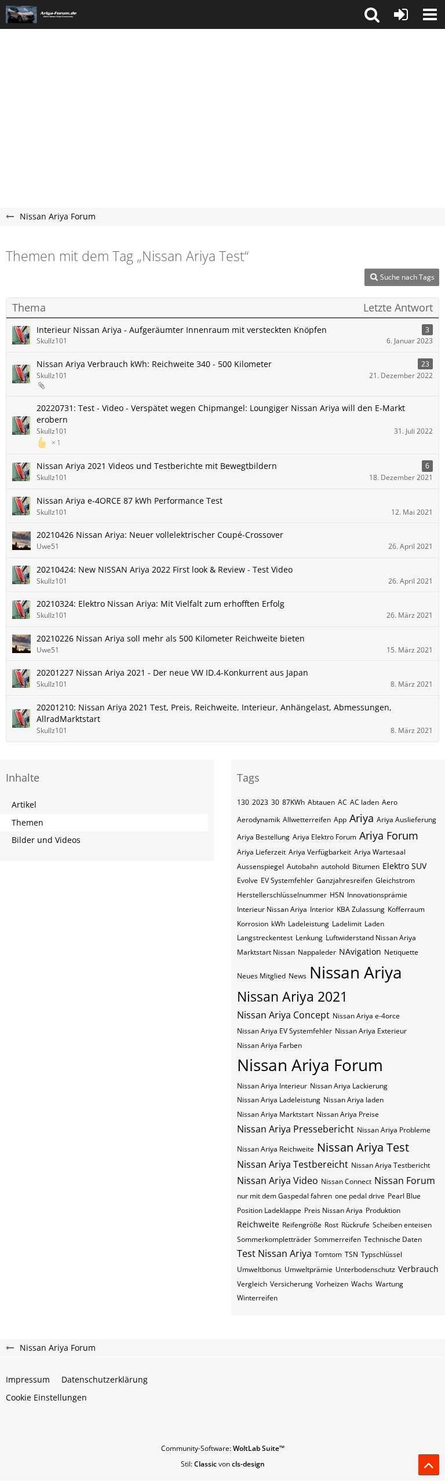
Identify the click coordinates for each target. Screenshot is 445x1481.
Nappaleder (317, 952)
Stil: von (223, 1464)
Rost (331, 1225)
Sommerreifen (337, 1239)
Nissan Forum (404, 1180)
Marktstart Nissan (266, 952)
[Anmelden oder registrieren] (401, 14)
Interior (322, 909)
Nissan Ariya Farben (269, 1045)
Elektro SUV (404, 865)
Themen (27, 822)
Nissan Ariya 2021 (292, 996)
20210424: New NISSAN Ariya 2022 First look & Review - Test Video (165, 569)
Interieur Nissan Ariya (272, 909)
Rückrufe (355, 1225)
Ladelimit (347, 924)
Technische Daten (393, 1239)
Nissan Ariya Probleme (394, 1130)
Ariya (361, 818)
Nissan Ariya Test (363, 1147)
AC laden (364, 802)
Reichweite (258, 1224)
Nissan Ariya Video (277, 1180)
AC (342, 802)
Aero (389, 802)
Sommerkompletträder (274, 1239)
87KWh (293, 802)
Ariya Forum (388, 835)
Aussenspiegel (260, 866)
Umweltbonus (259, 1269)
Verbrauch (418, 1268)
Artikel (24, 804)
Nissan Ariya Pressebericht (295, 1129)
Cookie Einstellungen (46, 1397)
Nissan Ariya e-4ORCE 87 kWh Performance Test (129, 500)
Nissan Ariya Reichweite (275, 1149)
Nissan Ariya (355, 972)
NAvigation (360, 951)
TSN (351, 1254)
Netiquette (401, 952)
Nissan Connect (346, 1181)
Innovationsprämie (377, 895)
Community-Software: (222, 1448)
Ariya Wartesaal (380, 852)
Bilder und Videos (46, 839)
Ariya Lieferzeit (261, 852)
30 (275, 802)
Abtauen (321, 802)
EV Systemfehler (287, 880)
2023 (260, 802)
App (340, 819)
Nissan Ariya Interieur (272, 1086)
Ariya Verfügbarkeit (320, 852)
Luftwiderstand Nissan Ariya (371, 938)
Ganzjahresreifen (344, 880)
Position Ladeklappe (269, 1210)
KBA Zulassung (361, 909)
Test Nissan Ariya (274, 1253)
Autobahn (302, 866)
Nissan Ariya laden (353, 1100)
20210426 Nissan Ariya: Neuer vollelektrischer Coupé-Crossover (160, 534)
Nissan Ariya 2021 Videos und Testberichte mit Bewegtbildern (157, 465)
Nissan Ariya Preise (347, 1114)
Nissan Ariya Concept (283, 1015)
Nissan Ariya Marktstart (275, 1114)
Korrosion (252, 924)
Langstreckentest (265, 938)
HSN (337, 895)
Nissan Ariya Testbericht (390, 1165)
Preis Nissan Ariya (333, 1210)
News (298, 976)
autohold (335, 866)
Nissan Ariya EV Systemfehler (284, 1031)
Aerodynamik (258, 819)
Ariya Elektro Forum (324, 837)
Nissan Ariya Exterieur (371, 1031)
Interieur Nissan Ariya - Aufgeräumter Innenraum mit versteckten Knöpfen (182, 329)
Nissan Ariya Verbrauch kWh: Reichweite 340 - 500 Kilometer (154, 363)
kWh (278, 924)
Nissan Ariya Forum (310, 1065)
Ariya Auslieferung (406, 819)
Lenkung (309, 938)
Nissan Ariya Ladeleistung (278, 1100)
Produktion (383, 1210)
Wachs (362, 1284)
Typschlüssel (381, 1254)
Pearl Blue (404, 1196)
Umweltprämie (308, 1269)
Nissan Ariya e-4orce (366, 1016)
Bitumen (366, 866)
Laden (374, 924)
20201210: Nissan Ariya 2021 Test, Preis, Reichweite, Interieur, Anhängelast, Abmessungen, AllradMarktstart (214, 713)
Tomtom (328, 1254)
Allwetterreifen (307, 819)
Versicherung (291, 1284)
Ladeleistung (308, 924)
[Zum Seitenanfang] (428, 1464)
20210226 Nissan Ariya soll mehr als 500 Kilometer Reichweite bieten (171, 638)
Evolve (247, 880)
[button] (372, 14)
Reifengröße (302, 1225)
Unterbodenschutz (365, 1269)
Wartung (389, 1284)
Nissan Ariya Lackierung (349, 1086)
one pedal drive (360, 1196)
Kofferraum (406, 909)
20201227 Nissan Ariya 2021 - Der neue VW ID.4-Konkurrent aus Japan (172, 672)
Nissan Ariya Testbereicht (292, 1164)
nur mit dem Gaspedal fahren (284, 1196)
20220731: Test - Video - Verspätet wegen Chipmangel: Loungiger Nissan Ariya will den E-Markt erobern (221, 414)
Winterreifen (257, 1298)
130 (243, 802)
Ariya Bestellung (263, 837)
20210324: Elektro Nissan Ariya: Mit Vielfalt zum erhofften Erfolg (160, 603)
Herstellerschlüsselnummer (282, 895)
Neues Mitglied (261, 976)
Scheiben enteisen (402, 1225)
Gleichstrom (395, 880)
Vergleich (252, 1284)
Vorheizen (332, 1284)
